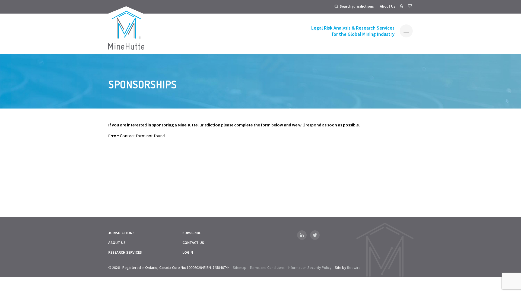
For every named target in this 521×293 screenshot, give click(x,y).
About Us (387, 6)
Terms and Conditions (267, 267)
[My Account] (401, 6)
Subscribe (191, 232)
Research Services (125, 252)
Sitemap (239, 267)
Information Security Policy (310, 267)
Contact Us (193, 242)
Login (187, 252)
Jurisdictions (121, 232)
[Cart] (410, 6)
